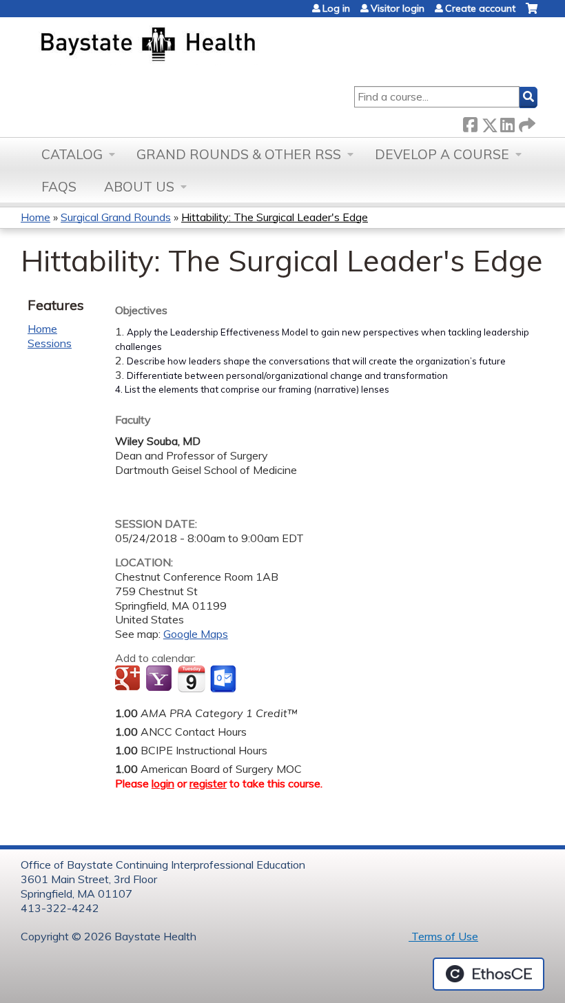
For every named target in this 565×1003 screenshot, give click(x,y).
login (163, 783)
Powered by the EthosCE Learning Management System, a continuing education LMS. (488, 974)
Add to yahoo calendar (160, 679)
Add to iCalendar (191, 678)
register (208, 783)
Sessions (50, 343)
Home (35, 217)
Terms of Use (443, 936)
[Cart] (531, 13)
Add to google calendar (129, 679)
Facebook (470, 122)
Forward (526, 122)
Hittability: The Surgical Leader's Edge (274, 217)
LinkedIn (507, 122)
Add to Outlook (224, 679)
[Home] (213, 45)
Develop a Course (442, 154)
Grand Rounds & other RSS (238, 154)
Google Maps (195, 634)
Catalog (72, 154)
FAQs (58, 186)
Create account (480, 8)
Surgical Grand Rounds (116, 217)
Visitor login (397, 8)
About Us (139, 186)
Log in (336, 8)
